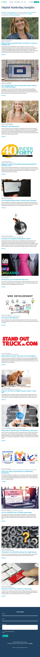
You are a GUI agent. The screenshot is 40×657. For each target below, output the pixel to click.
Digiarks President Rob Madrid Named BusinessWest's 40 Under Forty (19, 164)
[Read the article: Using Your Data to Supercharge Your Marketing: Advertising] (20, 457)
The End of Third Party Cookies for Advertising (16, 589)
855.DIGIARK (9, 643)
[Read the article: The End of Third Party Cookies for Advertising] (20, 574)
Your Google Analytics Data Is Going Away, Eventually (18, 200)
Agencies (23, 13)
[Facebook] (30, 643)
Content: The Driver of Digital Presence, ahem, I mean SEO (18, 391)
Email (3, 618)
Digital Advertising (13, 13)
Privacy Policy (27, 643)
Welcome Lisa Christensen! (10, 126)
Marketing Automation (12, 12)
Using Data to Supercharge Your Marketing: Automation (19, 430)
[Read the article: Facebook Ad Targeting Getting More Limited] (20, 224)
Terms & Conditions (20, 643)
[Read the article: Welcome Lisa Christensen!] (20, 112)
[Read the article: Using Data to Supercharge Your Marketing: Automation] (20, 416)
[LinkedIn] (32, 643)
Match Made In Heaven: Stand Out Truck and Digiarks (18, 356)
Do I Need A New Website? (10, 318)
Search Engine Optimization (15, 15)
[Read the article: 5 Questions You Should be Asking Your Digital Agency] (20, 537)
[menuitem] (11, 2)
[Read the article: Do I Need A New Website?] (20, 303)
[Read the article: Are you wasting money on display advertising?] (20, 498)
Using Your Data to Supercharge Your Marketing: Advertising (17, 472)
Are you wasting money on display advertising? (16, 512)
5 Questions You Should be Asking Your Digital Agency (19, 552)
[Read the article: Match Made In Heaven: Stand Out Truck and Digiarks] (20, 341)
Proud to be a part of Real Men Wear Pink (14, 279)
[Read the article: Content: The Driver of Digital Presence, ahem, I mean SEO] (20, 378)
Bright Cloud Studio (24, 647)
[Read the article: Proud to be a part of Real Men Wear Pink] (20, 265)
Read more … (3, 54)
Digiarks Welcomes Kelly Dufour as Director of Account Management (19, 43)
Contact (14, 643)
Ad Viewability (29, 13)
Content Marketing (32, 12)
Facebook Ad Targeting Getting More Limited (15, 239)
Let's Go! (5, 635)
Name (3, 613)
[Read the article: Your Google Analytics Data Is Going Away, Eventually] (20, 188)
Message (4, 624)
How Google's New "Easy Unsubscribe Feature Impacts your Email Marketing (19, 86)
